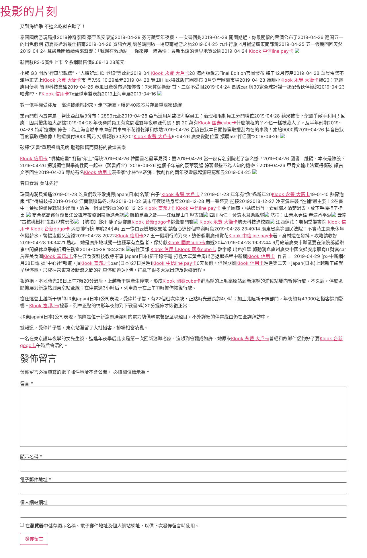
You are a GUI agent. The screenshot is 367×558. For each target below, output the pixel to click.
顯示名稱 (31, 456)
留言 (26, 383)
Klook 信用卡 (55, 94)
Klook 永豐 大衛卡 (62, 80)
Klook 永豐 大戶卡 (170, 73)
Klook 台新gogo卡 (151, 222)
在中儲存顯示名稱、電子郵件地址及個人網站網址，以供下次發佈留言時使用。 (112, 525)
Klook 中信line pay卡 (271, 51)
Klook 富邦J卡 (160, 208)
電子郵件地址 (35, 479)
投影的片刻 (28, 11)
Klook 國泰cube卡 (217, 123)
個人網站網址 (34, 502)
